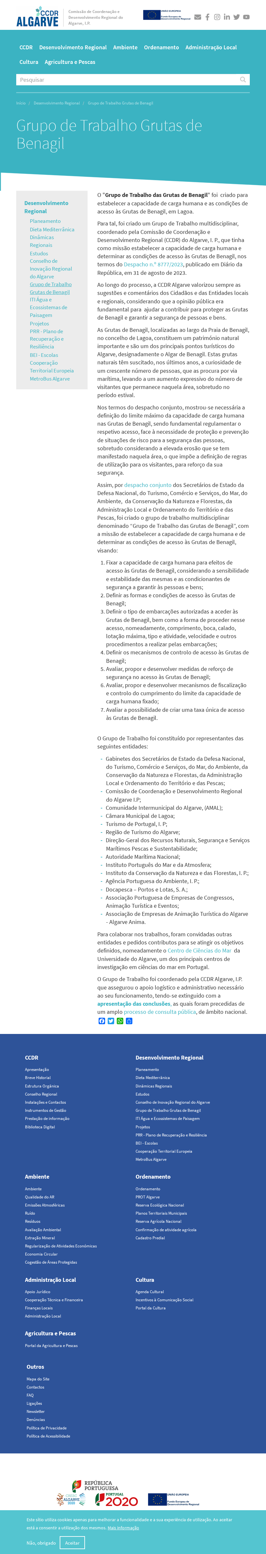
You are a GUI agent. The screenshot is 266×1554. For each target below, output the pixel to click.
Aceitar (72, 1543)
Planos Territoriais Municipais (161, 1213)
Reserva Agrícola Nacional (158, 1221)
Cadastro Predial (150, 1238)
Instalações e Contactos (45, 1102)
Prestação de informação (47, 1118)
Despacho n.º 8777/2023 (153, 264)
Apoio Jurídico (37, 1291)
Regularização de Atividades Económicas (61, 1246)
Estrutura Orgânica (42, 1086)
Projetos (39, 323)
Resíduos (32, 1221)
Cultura (28, 62)
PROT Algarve (148, 1197)
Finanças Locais (39, 1308)
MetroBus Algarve (50, 378)
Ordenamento (161, 47)
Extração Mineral (40, 1238)
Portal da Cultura (151, 1308)
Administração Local (211, 47)
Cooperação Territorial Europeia (52, 366)
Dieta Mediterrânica (52, 229)
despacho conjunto (148, 485)
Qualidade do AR (39, 1197)
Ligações (34, 1403)
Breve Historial (38, 1077)
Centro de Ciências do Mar (199, 950)
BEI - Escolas (44, 354)
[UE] (167, 14)
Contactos (35, 1387)
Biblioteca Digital (40, 1127)
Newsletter (36, 1411)
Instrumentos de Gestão (45, 1110)
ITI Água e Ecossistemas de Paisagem (48, 307)
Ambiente (125, 47)
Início (21, 103)
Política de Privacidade (46, 1428)
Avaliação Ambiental (43, 1229)
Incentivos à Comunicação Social (164, 1300)
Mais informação (123, 1528)
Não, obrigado (41, 1543)
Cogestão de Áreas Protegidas (51, 1262)
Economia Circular (41, 1254)
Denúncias (36, 1419)
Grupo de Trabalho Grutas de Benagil (51, 288)
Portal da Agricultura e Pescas (51, 1345)
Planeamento (45, 221)
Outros (35, 1366)
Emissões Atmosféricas (45, 1205)
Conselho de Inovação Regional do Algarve (51, 268)
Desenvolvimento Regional (73, 47)
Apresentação (37, 1069)
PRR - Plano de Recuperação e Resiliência (47, 339)
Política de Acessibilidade (48, 1436)
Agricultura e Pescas (70, 62)
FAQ (30, 1395)
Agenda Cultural (150, 1291)
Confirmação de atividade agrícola (166, 1229)
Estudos (39, 253)
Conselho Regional (41, 1094)
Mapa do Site (38, 1379)
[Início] (37, 14)
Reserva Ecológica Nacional (160, 1205)
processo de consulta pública (160, 1011)
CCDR (26, 47)
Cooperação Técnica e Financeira (54, 1300)
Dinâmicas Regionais (42, 241)
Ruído (30, 1213)
